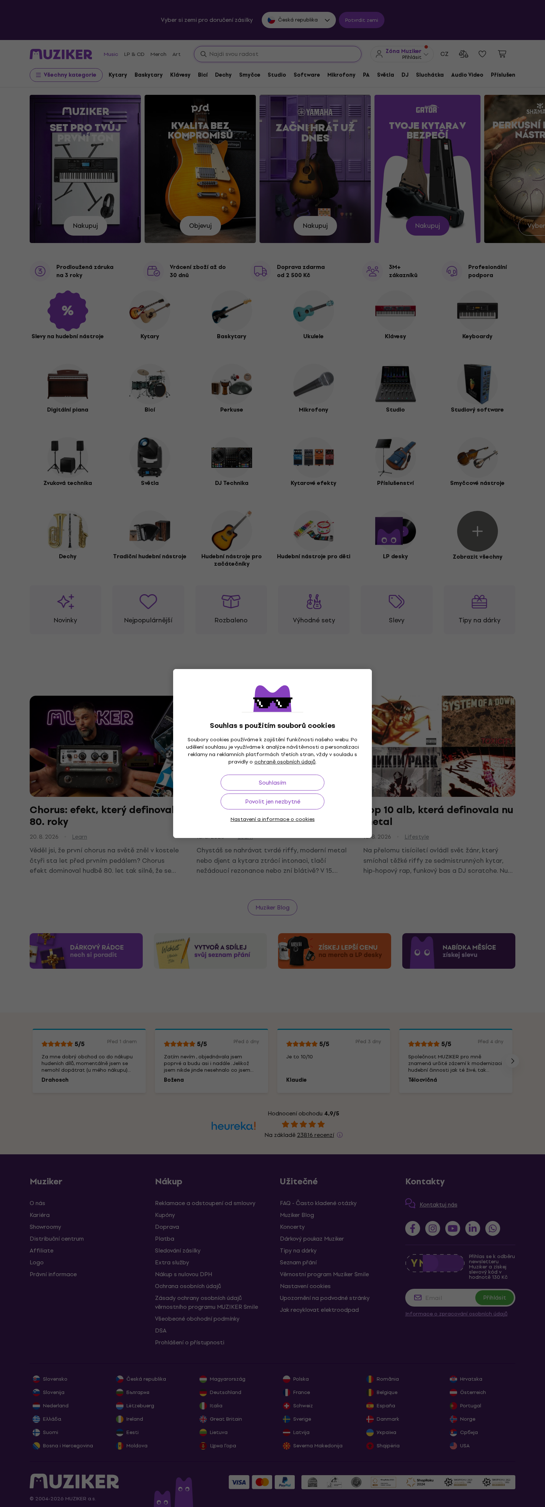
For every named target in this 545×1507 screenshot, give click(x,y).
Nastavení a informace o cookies (273, 819)
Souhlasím (272, 782)
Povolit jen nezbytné (272, 801)
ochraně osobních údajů (285, 762)
